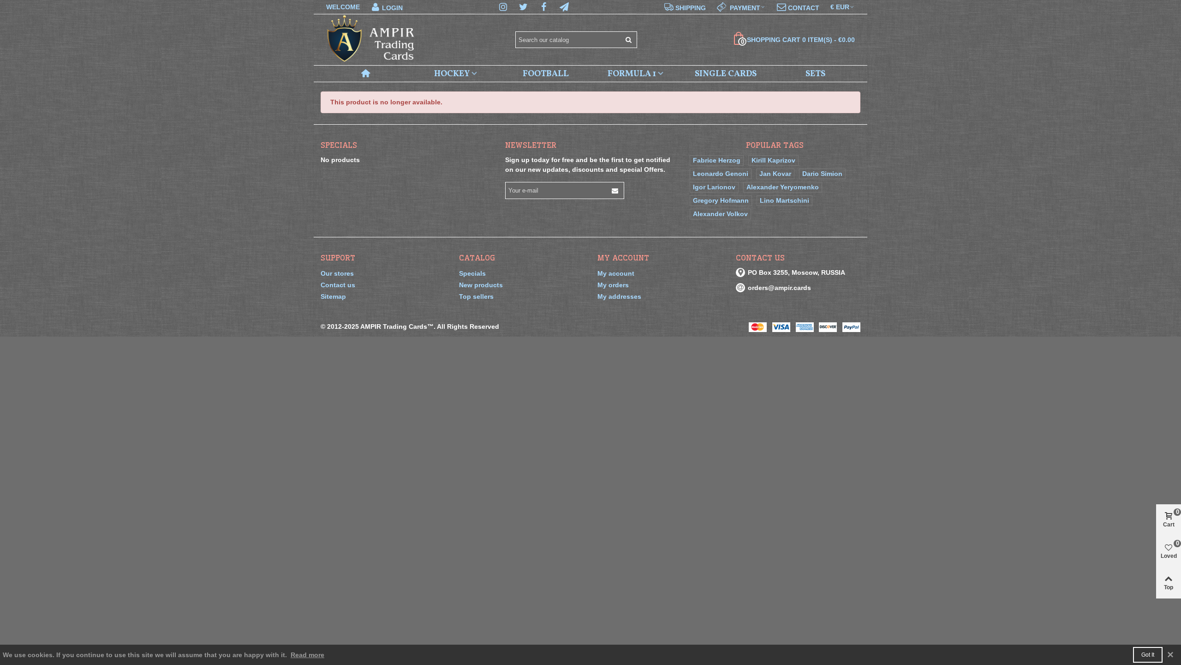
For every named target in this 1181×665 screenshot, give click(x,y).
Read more (307, 655)
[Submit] (629, 40)
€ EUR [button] (839, 7)
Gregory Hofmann (721, 200)
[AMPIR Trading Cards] (371, 40)
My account (615, 273)
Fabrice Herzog (716, 160)
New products (481, 285)
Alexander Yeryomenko (782, 187)
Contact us (338, 285)
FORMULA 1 (632, 74)
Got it (1147, 655)
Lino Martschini (784, 200)
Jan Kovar (775, 173)
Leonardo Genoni (720, 173)
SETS (815, 74)
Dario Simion (822, 173)
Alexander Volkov (720, 214)
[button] (741, 7)
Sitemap (333, 296)
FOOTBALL (546, 74)
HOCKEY (452, 74)
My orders (613, 285)
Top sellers (476, 296)
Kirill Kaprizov (773, 160)
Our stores (337, 273)
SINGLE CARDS (726, 74)
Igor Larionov (714, 187)
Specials (339, 145)
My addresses (619, 296)
